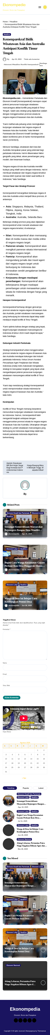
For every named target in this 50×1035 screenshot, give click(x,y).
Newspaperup (30, 1031)
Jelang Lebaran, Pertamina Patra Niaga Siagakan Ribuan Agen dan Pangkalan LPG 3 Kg (31, 846)
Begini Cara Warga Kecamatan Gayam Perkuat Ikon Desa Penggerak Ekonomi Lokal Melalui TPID (25, 566)
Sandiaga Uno (43, 64)
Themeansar (41, 1031)
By (8, 59)
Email (5, 674)
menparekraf (33, 64)
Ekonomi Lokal (37, 513)
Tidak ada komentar (32, 59)
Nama (5, 663)
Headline (7, 34)
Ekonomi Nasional (24, 839)
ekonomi (8, 64)
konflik (24, 64)
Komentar (6, 629)
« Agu (24, 778)
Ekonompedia (14, 4)
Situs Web (6, 685)
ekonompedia (13, 534)
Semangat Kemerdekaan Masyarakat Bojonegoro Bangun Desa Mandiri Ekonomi (23, 530)
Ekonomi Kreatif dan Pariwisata (18, 513)
